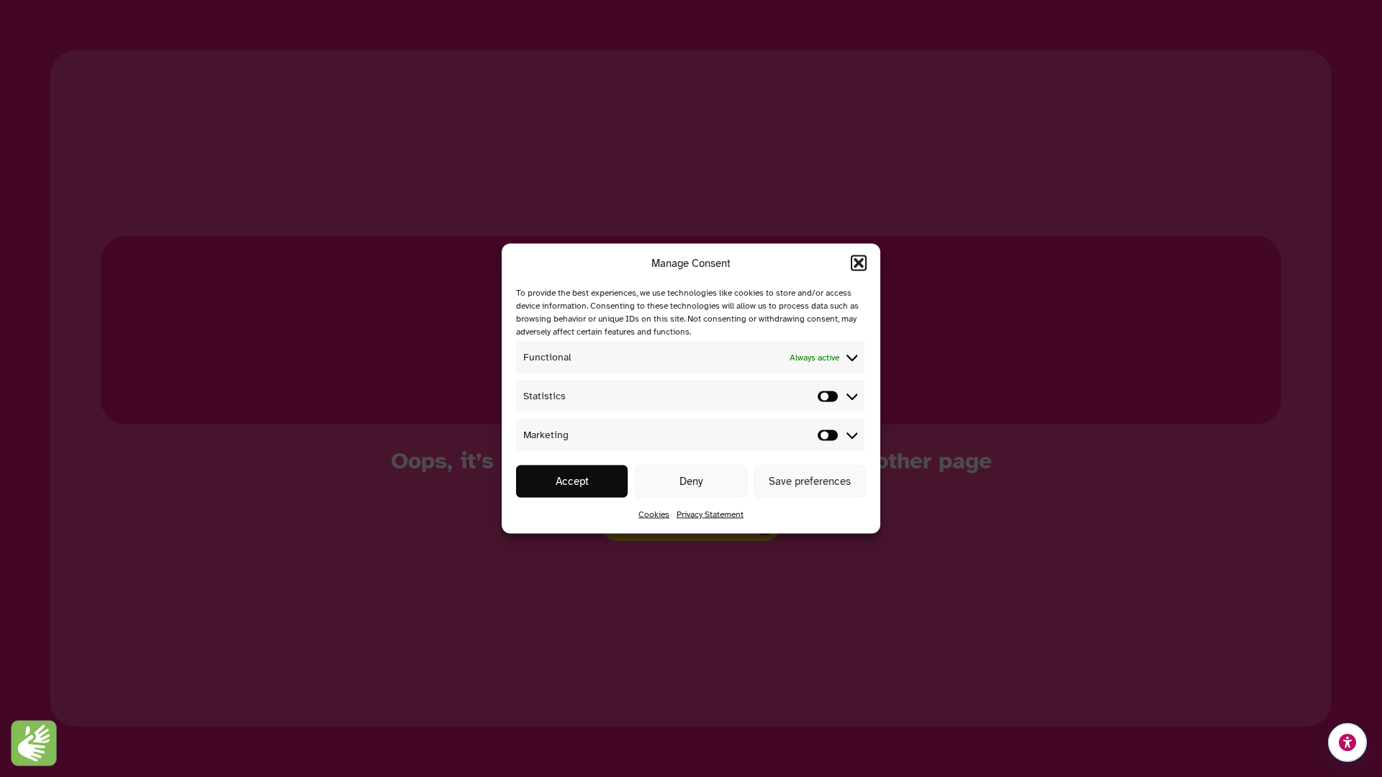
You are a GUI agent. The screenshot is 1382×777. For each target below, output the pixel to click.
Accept (572, 481)
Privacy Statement (710, 514)
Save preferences (810, 481)
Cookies (653, 514)
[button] (859, 263)
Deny (691, 481)
